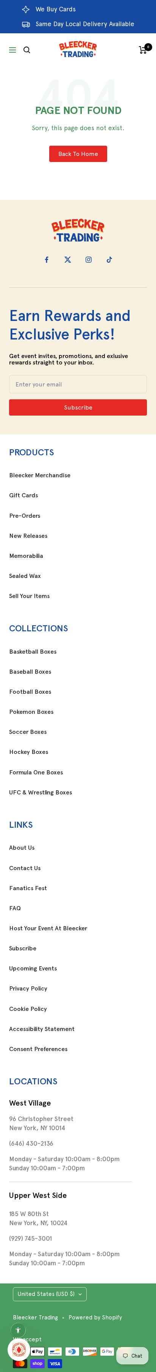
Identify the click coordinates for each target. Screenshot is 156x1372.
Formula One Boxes (36, 772)
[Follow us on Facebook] (46, 259)
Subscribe (22, 948)
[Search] (26, 50)
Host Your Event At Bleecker (48, 928)
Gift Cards (23, 495)
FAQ (15, 908)
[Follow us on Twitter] (67, 259)
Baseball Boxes (30, 671)
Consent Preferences (38, 1049)
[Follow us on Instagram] (88, 259)
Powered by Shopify (95, 1317)
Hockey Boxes (28, 752)
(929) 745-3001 (30, 1238)
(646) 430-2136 (31, 1143)
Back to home (78, 153)
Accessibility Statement (42, 1029)
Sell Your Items (29, 596)
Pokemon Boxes (31, 712)
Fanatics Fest (28, 888)
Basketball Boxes (32, 651)
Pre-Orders (24, 515)
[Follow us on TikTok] (109, 259)
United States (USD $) (46, 1294)
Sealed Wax (25, 576)
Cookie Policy (28, 1009)
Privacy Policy (28, 988)
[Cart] (143, 50)
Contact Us (25, 868)
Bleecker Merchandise (39, 475)
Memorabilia (26, 556)
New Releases (28, 536)
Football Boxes (30, 691)
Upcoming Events (33, 968)
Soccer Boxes (28, 732)
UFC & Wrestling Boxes (40, 792)
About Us (21, 847)
